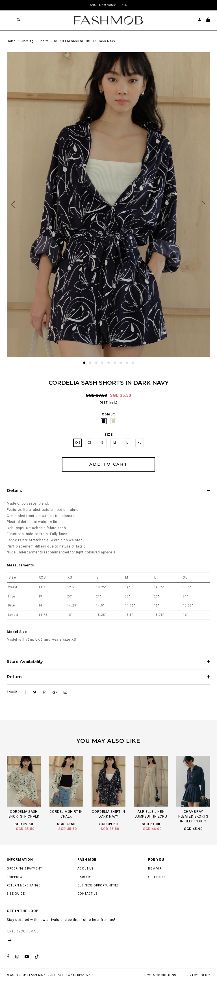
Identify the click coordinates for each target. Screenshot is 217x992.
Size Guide (16, 893)
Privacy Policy (197, 975)
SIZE (108, 435)
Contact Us (87, 893)
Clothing (27, 41)
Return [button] (14, 677)
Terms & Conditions (159, 975)
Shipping (14, 877)
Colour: (108, 414)
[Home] (108, 20)
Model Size (17, 632)
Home (11, 41)
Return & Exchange (24, 885)
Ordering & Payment (24, 868)
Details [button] (14, 490)
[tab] (108, 490)
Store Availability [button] (25, 661)
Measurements (20, 565)
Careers (84, 877)
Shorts (44, 41)
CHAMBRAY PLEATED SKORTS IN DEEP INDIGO (193, 816)
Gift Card (156, 877)
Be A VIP (154, 868)
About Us (85, 868)
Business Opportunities (98, 885)
